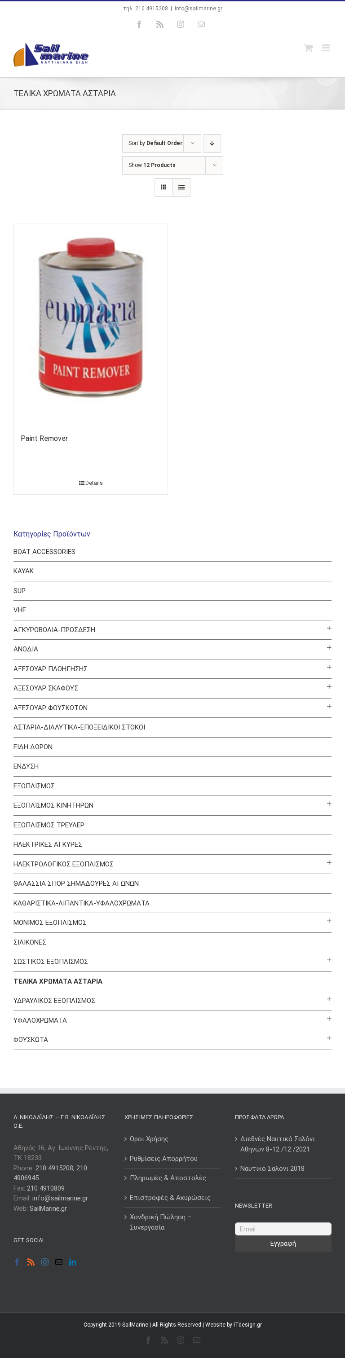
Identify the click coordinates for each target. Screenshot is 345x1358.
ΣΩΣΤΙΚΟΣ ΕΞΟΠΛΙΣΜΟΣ (50, 962)
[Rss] (31, 1262)
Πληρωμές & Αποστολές (168, 1178)
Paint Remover (44, 438)
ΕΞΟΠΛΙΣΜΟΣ (34, 786)
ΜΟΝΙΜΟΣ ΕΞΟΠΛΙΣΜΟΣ (50, 923)
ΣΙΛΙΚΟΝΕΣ (29, 942)
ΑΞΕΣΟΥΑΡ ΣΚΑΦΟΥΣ (45, 688)
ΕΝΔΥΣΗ (26, 766)
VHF (19, 610)
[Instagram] (45, 1262)
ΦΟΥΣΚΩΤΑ (30, 1040)
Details (94, 483)
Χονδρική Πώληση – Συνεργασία (160, 1222)
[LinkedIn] (72, 1262)
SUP (19, 591)
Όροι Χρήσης (149, 1139)
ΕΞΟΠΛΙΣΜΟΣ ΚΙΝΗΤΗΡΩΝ (53, 805)
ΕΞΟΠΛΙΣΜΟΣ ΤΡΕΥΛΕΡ (48, 825)
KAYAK (23, 571)
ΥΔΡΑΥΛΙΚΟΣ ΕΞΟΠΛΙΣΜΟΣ (54, 1001)
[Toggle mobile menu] (327, 48)
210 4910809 (46, 1188)
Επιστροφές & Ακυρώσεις (170, 1198)
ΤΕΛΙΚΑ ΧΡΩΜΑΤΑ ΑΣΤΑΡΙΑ (57, 981)
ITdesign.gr (248, 1325)
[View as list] (181, 187)
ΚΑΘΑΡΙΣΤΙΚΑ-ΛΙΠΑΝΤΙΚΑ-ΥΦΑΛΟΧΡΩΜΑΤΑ (81, 903)
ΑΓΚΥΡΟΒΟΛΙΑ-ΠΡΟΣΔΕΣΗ (54, 630)
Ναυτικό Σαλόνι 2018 (272, 1169)
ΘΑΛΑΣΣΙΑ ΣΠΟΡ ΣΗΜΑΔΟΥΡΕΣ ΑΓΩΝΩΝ (76, 883)
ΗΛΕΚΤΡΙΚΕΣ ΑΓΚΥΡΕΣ (47, 844)
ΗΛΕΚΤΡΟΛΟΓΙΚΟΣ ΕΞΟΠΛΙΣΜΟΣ (63, 864)
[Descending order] (212, 143)
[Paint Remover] (91, 324)
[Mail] (58, 1262)
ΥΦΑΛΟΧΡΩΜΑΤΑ (40, 1020)
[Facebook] (17, 1262)
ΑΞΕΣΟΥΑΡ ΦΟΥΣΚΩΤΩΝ (50, 708)
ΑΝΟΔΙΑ (25, 649)
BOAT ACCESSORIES (44, 552)
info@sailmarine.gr (198, 8)
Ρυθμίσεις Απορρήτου (164, 1159)
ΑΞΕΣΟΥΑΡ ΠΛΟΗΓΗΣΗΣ (50, 669)
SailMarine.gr (48, 1208)
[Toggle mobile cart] (308, 48)
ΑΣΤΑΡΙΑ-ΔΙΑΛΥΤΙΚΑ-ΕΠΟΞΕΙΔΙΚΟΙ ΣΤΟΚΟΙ (79, 727)
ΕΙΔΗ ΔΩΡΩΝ (33, 747)
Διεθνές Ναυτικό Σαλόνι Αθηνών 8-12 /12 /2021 (277, 1144)
